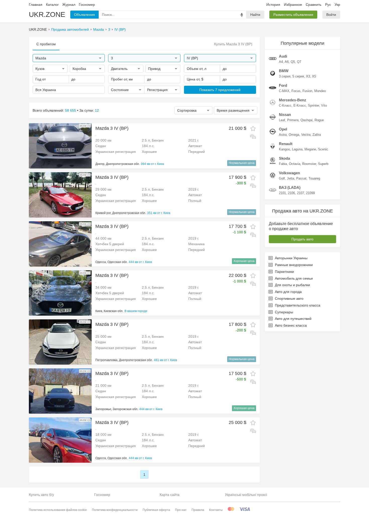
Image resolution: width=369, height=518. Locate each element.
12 (97, 110)
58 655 (70, 110)
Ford (283, 85)
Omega (294, 135)
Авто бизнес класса (291, 325)
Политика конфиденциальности (115, 510)
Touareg (314, 178)
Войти (331, 15)
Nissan (285, 114)
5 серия (298, 76)
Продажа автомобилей (70, 29)
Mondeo (320, 91)
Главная (35, 5)
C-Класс (285, 105)
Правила (198, 510)
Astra (283, 135)
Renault (285, 144)
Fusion (307, 91)
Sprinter (313, 105)
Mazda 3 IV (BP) (112, 128)
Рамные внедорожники (294, 265)
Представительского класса (297, 305)
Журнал (68, 5)
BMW (283, 71)
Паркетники (284, 272)
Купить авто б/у (41, 495)
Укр (337, 5)
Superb (323, 164)
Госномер (87, 5)
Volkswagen (289, 173)
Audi (283, 56)
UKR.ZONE (47, 14)
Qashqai (306, 120)
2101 (282, 193)
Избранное (293, 5)
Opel (283, 129)
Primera (292, 120)
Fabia (283, 164)
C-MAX (284, 91)
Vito (324, 105)
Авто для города (288, 292)
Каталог (52, 5)
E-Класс (299, 105)
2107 (300, 193)
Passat (301, 178)
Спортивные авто (289, 298)
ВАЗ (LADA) (289, 187)
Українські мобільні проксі (246, 495)
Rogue (319, 120)
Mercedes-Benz (292, 100)
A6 (287, 62)
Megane (310, 149)
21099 (310, 193)
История (273, 5)
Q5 (293, 62)
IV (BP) (120, 29)
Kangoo (284, 149)
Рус (328, 5)
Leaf (282, 120)
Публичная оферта (156, 510)
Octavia (294, 164)
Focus (295, 91)
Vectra (306, 135)
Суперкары (284, 312)
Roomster (309, 164)
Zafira (317, 135)
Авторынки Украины (291, 258)
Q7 (299, 62)
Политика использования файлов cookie (58, 510)
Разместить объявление (293, 15)
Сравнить (313, 5)
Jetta (290, 178)
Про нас (181, 510)
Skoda (284, 158)
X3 (308, 76)
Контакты (216, 510)
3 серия (284, 76)
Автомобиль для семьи (294, 278)
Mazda (98, 29)
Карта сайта (169, 495)
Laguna (297, 149)
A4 (281, 62)
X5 (314, 76)
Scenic (323, 149)
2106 (291, 193)
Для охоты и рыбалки (292, 285)
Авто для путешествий (293, 319)
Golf (282, 178)
